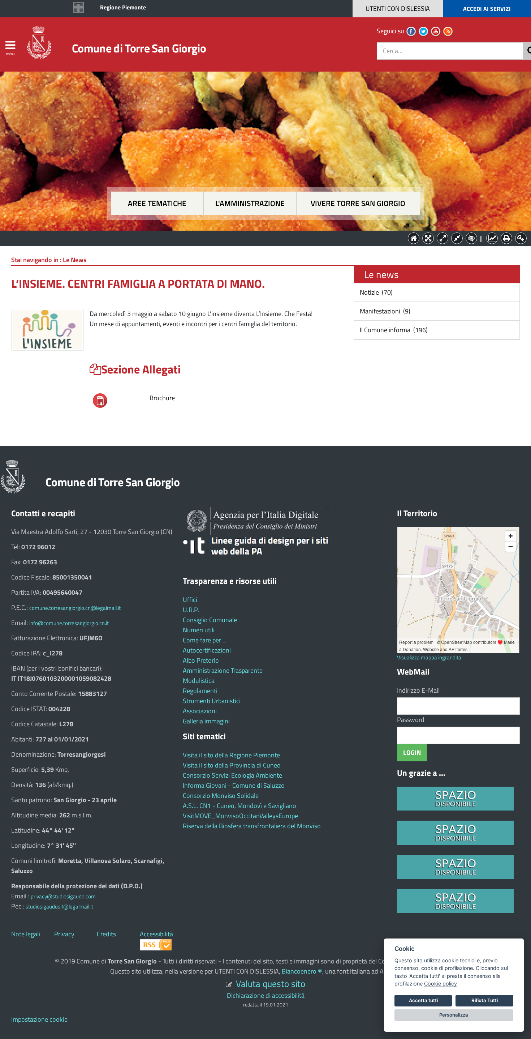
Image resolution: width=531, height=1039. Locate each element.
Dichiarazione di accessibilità (266, 995)
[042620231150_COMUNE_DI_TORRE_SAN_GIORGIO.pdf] (100, 400)
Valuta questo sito (270, 983)
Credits (106, 934)
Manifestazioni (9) (384, 311)
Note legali (25, 934)
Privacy (64, 934)
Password (410, 719)
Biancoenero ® (302, 971)
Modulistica (199, 680)
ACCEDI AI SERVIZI (487, 8)
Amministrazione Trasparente (223, 670)
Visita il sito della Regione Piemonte (231, 755)
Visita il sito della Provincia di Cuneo (232, 765)
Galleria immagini (206, 721)
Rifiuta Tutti (484, 1000)
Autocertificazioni (207, 650)
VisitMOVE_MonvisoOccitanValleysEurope (240, 816)
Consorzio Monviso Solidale (221, 795)
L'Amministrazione (260, 238)
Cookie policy (440, 983)
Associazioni (200, 711)
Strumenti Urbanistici (212, 701)
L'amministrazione (250, 203)
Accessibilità (156, 934)
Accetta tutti (423, 1000)
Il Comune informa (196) (393, 330)
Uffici (190, 599)
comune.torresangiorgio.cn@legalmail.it (75, 608)
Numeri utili (199, 630)
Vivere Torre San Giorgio (358, 203)
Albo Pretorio (201, 660)
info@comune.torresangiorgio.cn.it (69, 623)
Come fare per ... (205, 640)
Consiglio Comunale (210, 620)
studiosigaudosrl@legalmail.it (59, 906)
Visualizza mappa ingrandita (429, 657)
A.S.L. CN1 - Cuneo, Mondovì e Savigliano (239, 806)
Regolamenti (200, 691)
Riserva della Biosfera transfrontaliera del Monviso (252, 826)
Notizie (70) (375, 292)
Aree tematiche (157, 203)
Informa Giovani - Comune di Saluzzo (234, 785)
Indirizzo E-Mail (418, 690)
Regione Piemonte (123, 7)
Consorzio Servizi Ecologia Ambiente (232, 775)
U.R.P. (191, 610)
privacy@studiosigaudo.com (63, 896)
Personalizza (453, 1015)
